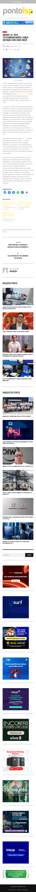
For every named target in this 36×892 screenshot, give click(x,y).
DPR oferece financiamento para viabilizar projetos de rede (8, 214)
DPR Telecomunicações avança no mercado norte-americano (17, 379)
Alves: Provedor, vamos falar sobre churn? (16, 331)
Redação (8, 46)
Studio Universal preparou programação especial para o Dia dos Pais (18, 442)
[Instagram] (14, 2)
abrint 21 (6, 229)
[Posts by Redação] (4, 46)
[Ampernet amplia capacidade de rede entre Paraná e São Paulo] (15, 506)
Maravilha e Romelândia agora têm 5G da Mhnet (17, 416)
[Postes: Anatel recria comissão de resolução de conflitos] (15, 480)
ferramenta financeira (23, 94)
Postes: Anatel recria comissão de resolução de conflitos (17, 493)
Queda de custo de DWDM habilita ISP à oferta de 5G (18, 466)
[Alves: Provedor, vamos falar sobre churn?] (15, 321)
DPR (25, 138)
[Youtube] (20, 2)
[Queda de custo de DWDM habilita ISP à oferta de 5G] (15, 455)
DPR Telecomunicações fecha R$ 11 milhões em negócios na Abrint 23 (25, 203)
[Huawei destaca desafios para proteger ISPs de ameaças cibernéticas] (15, 296)
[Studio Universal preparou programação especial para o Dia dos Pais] (15, 430)
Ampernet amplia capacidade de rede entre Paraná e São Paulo (18, 518)
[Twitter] (17, 2)
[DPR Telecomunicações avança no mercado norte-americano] (15, 368)
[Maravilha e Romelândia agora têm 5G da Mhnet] (15, 405)
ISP (26, 229)
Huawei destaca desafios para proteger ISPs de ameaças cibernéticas (17, 308)
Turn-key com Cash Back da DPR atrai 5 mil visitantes (9, 203)
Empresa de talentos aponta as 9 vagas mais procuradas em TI (16, 542)
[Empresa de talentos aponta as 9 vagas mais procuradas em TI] (15, 531)
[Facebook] (11, 2)
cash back (11, 229)
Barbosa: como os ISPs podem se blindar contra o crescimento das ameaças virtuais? (18, 355)
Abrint (4, 32)
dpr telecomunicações (19, 229)
